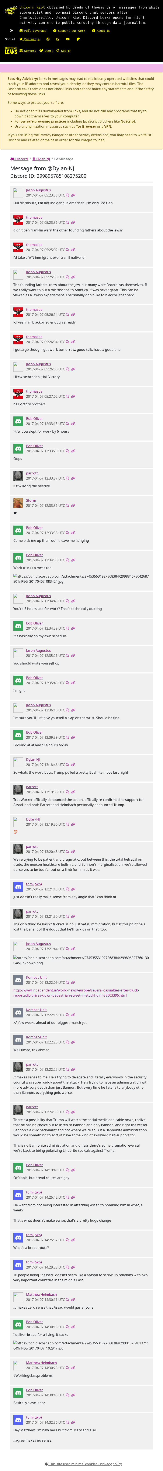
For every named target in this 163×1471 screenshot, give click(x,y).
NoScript (128, 121)
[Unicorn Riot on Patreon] (78, 39)
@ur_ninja (30, 39)
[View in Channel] (67, 195)
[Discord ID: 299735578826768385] (18, 886)
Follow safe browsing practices (40, 121)
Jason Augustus (38, 190)
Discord (21, 159)
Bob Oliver (34, 418)
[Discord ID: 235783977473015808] (18, 475)
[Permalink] (73, 195)
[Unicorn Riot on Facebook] (47, 39)
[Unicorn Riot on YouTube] (68, 39)
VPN (107, 126)
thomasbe (34, 217)
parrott (32, 473)
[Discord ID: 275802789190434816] (18, 192)
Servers (29, 50)
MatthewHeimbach (41, 1294)
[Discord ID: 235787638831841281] (18, 1297)
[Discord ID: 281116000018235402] (18, 421)
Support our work (70, 30)
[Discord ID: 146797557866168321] (18, 503)
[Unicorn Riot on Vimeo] (57, 39)
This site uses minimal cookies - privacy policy (85, 1464)
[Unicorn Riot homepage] (11, 10)
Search (65, 50)
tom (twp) (34, 884)
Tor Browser (86, 126)
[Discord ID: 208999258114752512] (18, 762)
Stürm (31, 500)
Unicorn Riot (32, 7)
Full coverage (34, 30)
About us (102, 30)
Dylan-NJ (42, 159)
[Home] (11, 50)
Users (48, 50)
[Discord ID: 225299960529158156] (18, 980)
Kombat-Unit (36, 977)
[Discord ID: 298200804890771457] (18, 220)
